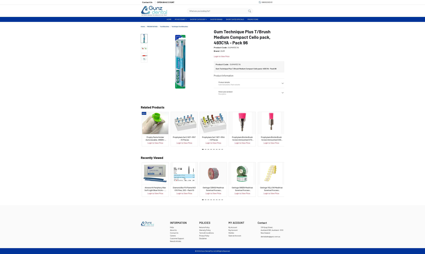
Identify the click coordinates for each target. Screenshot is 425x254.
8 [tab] (222, 149)
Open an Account (234, 236)
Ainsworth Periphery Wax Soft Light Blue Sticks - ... (155, 188)
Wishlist (231, 233)
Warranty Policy (205, 230)
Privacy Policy (204, 236)
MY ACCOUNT (180, 19)
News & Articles (175, 241)
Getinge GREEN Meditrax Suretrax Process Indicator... (242, 189)
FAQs (172, 227)
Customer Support (177, 238)
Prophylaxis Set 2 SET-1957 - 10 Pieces (184, 138)
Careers (173, 236)
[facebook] (275, 2)
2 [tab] (205, 149)
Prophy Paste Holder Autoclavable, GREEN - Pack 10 (155, 138)
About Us (173, 230)
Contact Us (147, 2)
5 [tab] (214, 149)
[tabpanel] (155, 129)
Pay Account (233, 230)
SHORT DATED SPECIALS (235, 19)
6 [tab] (216, 149)
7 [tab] (219, 149)
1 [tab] (203, 149)
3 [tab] (208, 149)
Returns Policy (204, 227)
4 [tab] (211, 149)
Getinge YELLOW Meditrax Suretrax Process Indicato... (271, 189)
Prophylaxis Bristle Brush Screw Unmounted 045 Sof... (271, 138)
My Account (232, 227)
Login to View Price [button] (221, 56)
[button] (273, 11)
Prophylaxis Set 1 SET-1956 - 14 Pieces (213, 138)
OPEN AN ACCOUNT (165, 2)
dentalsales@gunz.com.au (270, 237)
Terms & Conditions (206, 233)
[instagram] (278, 2)
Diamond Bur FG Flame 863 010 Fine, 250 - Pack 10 (184, 188)
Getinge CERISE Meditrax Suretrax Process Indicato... (213, 189)
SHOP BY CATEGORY (198, 19)
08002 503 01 (267, 2)
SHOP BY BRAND (216, 19)
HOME (169, 19)
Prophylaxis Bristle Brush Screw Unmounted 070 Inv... (242, 138)
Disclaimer (203, 238)
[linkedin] (282, 2)
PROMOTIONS (253, 19)
